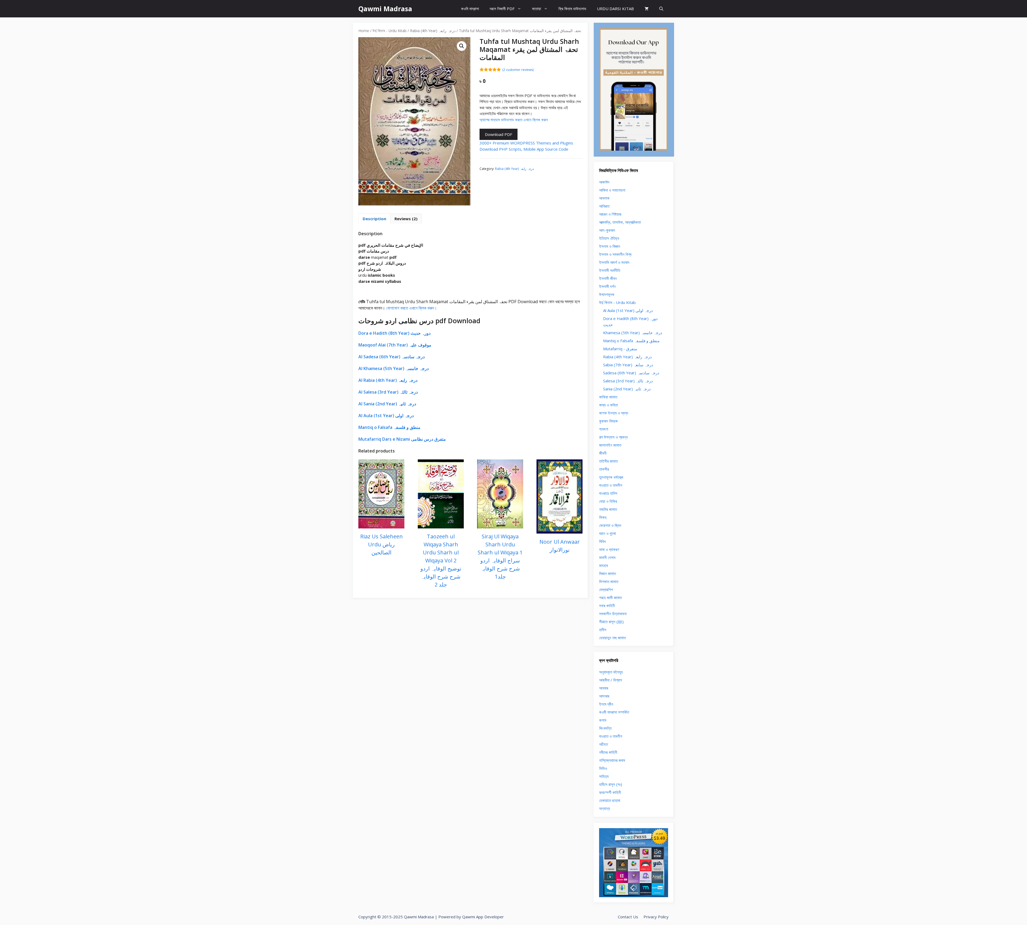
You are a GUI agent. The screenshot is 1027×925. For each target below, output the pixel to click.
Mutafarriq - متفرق (620, 348)
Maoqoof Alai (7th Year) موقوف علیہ (394, 345)
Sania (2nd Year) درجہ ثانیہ (627, 388)
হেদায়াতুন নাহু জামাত (612, 637)
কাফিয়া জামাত (608, 396)
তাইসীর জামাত (608, 461)
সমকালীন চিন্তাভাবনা (613, 613)
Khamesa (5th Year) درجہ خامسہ (632, 332)
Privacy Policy (656, 916)
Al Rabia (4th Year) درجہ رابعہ (387, 380)
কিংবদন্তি (605, 728)
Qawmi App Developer (483, 916)
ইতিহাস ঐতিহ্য (609, 238)
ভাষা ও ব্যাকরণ (609, 549)
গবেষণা (603, 429)
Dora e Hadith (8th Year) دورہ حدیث (394, 333)
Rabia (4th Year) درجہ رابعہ (432, 30)
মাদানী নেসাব (607, 557)
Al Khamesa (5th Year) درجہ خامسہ (393, 368)
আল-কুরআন (607, 230)
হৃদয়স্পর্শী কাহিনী (610, 792)
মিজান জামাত (607, 573)
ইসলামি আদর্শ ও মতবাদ (614, 262)
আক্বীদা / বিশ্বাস (610, 680)
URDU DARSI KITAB (615, 8)
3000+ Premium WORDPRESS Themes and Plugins (526, 143)
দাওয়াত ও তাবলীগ (610, 485)
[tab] (374, 219)
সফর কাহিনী (607, 605)
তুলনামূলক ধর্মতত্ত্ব (611, 477)
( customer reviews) (518, 69)
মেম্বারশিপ (606, 589)
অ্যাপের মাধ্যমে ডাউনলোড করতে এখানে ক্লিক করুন (514, 119)
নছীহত (603, 744)
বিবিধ (602, 541)
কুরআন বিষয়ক (608, 421)
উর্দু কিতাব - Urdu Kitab (390, 30)
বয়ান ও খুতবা (607, 533)
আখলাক (604, 198)
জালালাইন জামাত (610, 445)
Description (374, 218)
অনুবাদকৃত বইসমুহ (611, 672)
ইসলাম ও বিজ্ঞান (609, 246)
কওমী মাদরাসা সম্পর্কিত (614, 712)
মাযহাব (603, 565)
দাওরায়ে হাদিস (608, 493)
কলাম (602, 720)
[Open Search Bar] (661, 8)
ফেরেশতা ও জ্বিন (610, 525)
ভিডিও (603, 768)
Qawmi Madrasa (385, 8)
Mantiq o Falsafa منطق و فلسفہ (389, 427)
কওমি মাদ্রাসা (470, 8)
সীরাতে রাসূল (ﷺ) (611, 621)
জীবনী (603, 453)
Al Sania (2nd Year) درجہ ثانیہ (387, 404)
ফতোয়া (536, 8)
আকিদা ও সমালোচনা (612, 190)
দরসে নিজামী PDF (502, 8)
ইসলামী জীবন (608, 278)
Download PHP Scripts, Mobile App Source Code (524, 149)
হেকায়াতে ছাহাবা (609, 800)
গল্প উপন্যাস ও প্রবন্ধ (613, 437)
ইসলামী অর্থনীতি (609, 270)
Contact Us (628, 916)
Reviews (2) (405, 218)
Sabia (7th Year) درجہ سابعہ (628, 364)
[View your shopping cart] (646, 8)
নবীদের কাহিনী (608, 752)
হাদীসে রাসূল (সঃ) (610, 784)
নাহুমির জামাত (608, 509)
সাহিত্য (604, 776)
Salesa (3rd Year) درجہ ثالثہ (628, 380)
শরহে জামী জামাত (610, 597)
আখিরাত (604, 206)
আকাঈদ (604, 182)
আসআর (604, 696)
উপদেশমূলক (606, 294)
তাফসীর (604, 469)
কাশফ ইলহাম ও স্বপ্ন (613, 413)
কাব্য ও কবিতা (608, 405)
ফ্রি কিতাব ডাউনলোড (572, 8)
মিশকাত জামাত (608, 581)
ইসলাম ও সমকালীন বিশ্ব (615, 254)
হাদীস (602, 629)
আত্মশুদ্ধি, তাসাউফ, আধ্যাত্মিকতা (620, 222)
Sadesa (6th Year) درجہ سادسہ (631, 372)
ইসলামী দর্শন (607, 286)
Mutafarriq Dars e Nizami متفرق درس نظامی (402, 439)
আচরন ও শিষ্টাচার (610, 214)
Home (363, 30)
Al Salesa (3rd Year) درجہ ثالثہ (388, 392)
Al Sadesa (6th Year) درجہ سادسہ (391, 357)
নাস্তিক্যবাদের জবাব (612, 760)
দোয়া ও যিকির (608, 501)
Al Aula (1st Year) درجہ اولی (386, 415)
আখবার (603, 688)
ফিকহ (603, 517)
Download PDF (498, 134)
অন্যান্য (604, 808)
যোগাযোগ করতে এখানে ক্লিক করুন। (411, 308)
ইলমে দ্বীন (606, 704)
